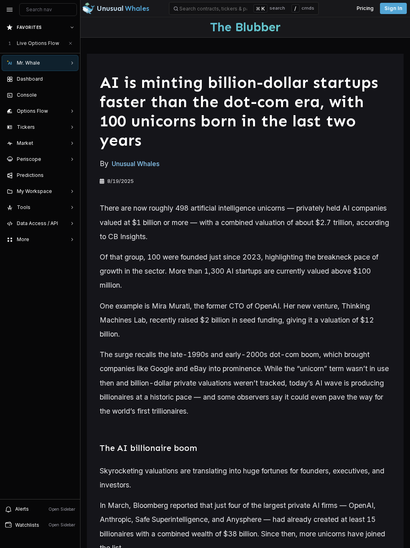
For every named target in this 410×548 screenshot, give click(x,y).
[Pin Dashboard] (70, 79)
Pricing (365, 8)
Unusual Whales (135, 164)
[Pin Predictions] (70, 175)
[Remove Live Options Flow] (70, 43)
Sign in (393, 8)
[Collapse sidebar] (9, 9)
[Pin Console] (70, 95)
